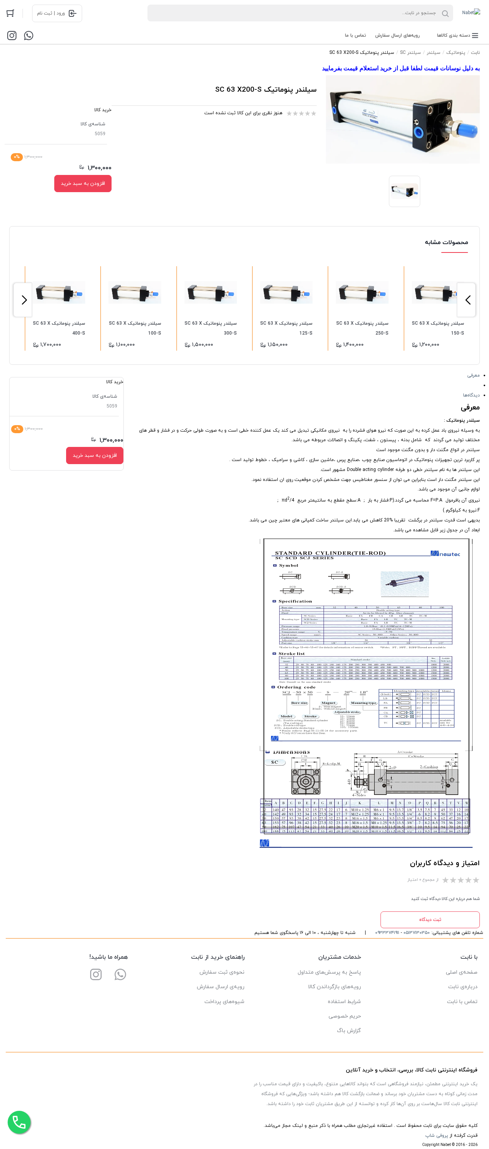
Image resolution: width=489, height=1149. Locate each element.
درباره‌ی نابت (463, 986)
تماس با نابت (462, 1001)
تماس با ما (355, 35)
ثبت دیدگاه (430, 920)
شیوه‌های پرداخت (224, 1001)
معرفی (473, 375)
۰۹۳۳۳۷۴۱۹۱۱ (387, 933)
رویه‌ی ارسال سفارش (220, 986)
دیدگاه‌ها (471, 395)
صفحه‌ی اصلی (462, 972)
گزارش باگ (349, 1030)
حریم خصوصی (345, 1016)
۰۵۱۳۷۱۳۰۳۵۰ (416, 933)
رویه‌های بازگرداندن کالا (334, 986)
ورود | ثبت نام (51, 13)
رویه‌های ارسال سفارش (397, 35)
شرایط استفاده (344, 1001)
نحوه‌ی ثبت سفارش (221, 972)
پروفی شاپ (436, 1136)
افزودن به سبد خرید (83, 183)
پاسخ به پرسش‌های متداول (329, 972)
